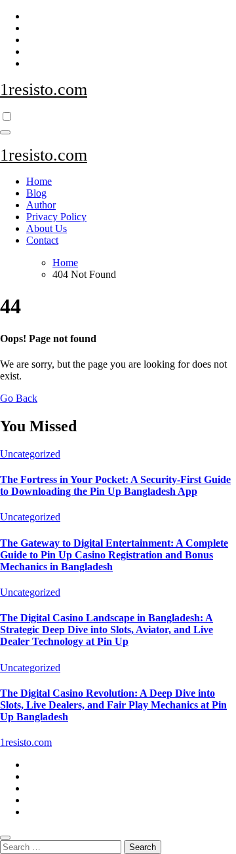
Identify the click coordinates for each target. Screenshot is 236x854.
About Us (46, 228)
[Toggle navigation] (5, 132)
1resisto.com (43, 89)
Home (39, 181)
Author (41, 204)
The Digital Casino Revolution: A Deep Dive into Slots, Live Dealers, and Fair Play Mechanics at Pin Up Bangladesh (113, 705)
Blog (36, 193)
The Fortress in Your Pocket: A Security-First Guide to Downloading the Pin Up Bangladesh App (115, 485)
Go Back (18, 398)
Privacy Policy (56, 216)
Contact (42, 240)
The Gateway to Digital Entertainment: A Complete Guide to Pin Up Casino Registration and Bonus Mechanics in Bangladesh (114, 554)
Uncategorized (30, 453)
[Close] (5, 838)
